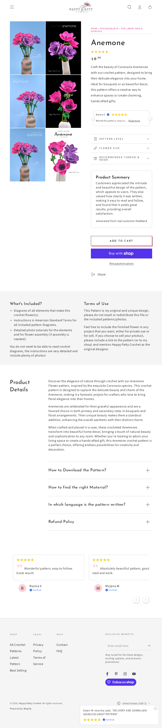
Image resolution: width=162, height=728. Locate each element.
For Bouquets (109, 28)
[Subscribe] (150, 645)
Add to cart (121, 241)
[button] (129, 7)
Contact (62, 645)
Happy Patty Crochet (30, 703)
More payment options (121, 263)
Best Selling (18, 670)
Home (94, 28)
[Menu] (12, 7)
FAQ (59, 651)
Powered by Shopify (21, 708)
